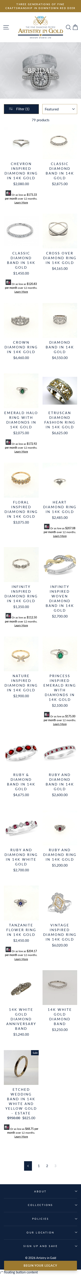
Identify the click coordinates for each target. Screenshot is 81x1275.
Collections (40, 1204)
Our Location (40, 1232)
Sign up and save (40, 1246)
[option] (40, 6)
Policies (40, 1218)
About (40, 1191)
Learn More (21, 202)
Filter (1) (22, 109)
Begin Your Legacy (40, 1265)
